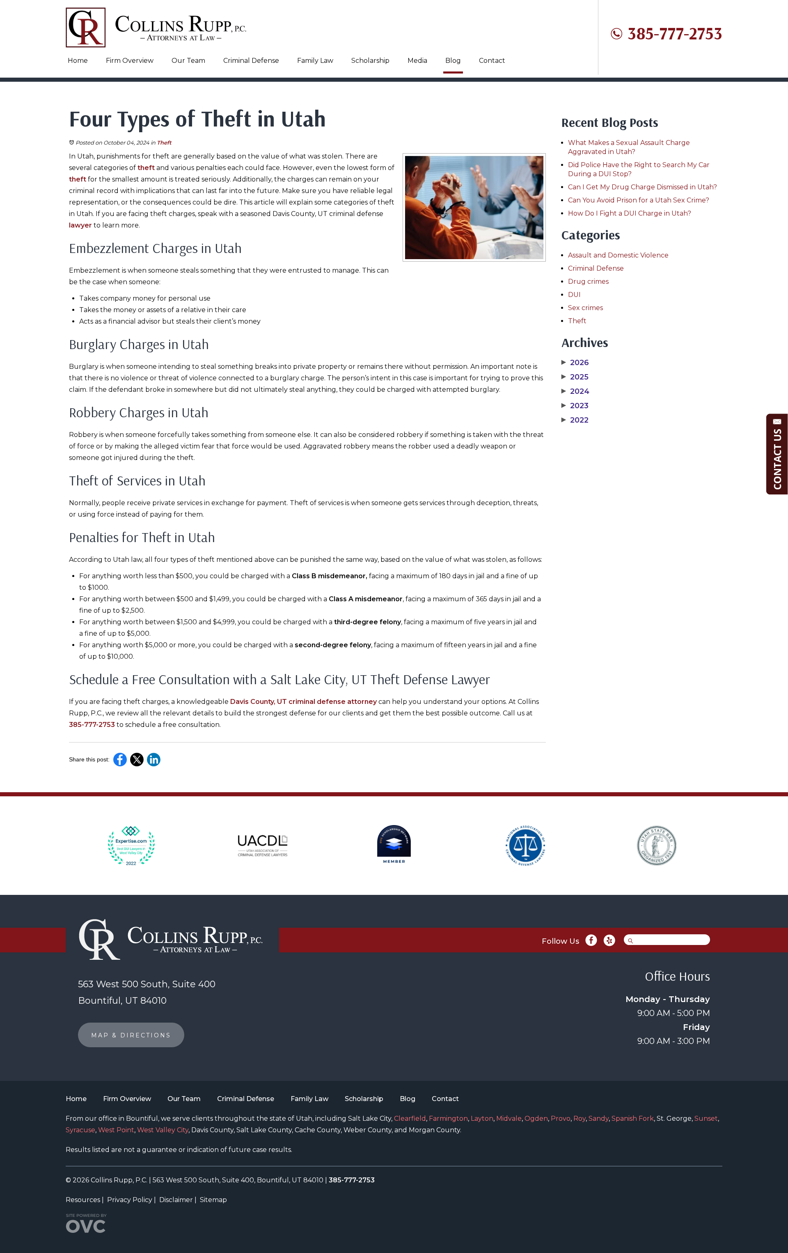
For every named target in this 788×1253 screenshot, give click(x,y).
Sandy (599, 1118)
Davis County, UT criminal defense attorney (303, 702)
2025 (575, 377)
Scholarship (370, 60)
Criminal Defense (251, 60)
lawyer (80, 225)
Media (417, 60)
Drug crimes (588, 281)
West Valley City (162, 1130)
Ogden (536, 1118)
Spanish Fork (633, 1118)
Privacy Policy (129, 1200)
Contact (492, 60)
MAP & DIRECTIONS (131, 1035)
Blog (453, 60)
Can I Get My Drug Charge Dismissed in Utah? (642, 187)
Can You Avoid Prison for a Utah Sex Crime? (638, 200)
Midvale (509, 1118)
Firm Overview (129, 60)
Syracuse (80, 1130)
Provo (560, 1118)
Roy (579, 1118)
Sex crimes (585, 308)
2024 (575, 391)
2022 (575, 420)
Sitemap (213, 1200)
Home (78, 60)
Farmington (448, 1118)
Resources (83, 1200)
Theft (164, 142)
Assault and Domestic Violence (618, 255)
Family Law (315, 60)
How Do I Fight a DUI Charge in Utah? (629, 213)
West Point (116, 1130)
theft (146, 168)
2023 (575, 406)
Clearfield (410, 1118)
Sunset (706, 1118)
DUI (574, 295)
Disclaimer (176, 1200)
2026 (575, 363)
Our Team (188, 60)
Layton (482, 1118)
